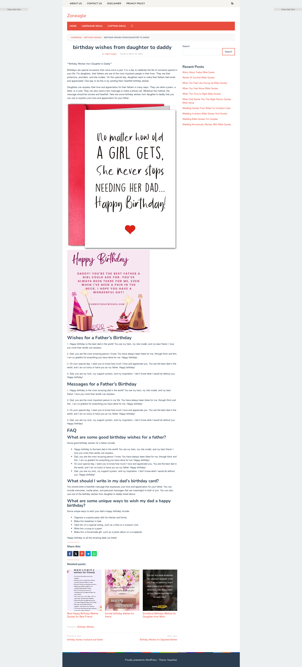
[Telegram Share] (88, 553)
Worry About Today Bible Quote (198, 72)
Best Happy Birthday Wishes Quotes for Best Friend (82, 615)
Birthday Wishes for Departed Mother (158, 637)
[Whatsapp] (94, 553)
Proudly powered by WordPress (141, 659)
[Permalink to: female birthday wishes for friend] (122, 590)
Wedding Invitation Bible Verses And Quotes (204, 113)
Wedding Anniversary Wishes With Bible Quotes (206, 124)
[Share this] (69, 553)
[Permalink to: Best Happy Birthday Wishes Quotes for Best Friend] (84, 590)
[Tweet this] (75, 553)
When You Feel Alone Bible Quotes (200, 88)
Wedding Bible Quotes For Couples (200, 119)
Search (186, 46)
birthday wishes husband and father (85, 637)
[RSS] (232, 3)
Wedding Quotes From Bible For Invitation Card (206, 108)
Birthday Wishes (85, 626)
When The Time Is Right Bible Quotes (201, 93)
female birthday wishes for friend (119, 615)
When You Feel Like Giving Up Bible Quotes (204, 82)
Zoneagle (76, 16)
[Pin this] (82, 553)
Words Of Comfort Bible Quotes (198, 77)
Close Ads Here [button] (14, 9)
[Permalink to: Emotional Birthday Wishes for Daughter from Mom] (160, 590)
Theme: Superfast (168, 659)
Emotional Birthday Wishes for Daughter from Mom (159, 615)
